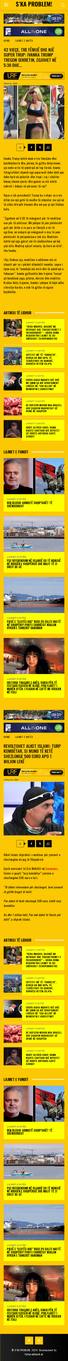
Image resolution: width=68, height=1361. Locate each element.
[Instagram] (39, 1340)
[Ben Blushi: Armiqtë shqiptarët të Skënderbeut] (34, 476)
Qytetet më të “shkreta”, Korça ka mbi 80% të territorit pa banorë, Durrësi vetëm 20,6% (41, 359)
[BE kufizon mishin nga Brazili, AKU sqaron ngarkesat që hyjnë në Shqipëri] (13, 406)
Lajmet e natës (24, 40)
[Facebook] (31, 147)
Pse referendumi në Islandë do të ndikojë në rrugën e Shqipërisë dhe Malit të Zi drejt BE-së (34, 563)
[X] (39, 147)
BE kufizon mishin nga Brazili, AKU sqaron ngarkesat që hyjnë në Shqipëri (44, 408)
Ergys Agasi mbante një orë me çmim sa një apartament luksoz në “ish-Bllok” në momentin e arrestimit (42, 384)
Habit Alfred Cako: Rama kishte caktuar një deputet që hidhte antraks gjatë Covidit (43, 431)
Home (7, 40)
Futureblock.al (34, 1354)
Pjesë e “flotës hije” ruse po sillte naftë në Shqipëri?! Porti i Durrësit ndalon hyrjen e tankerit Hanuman (34, 624)
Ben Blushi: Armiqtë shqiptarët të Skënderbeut (29, 504)
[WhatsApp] (48, 147)
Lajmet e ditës (35, 376)
